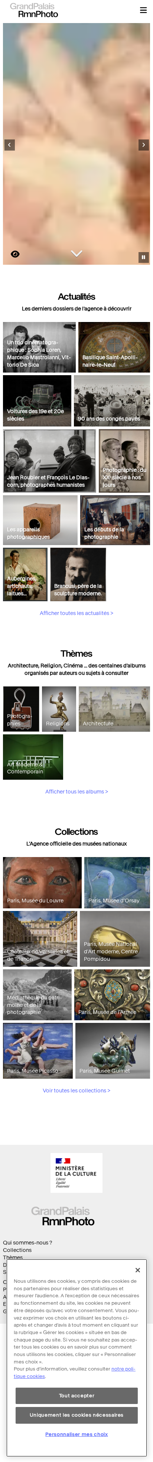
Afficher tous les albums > (76, 792)
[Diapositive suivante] (144, 145)
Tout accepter (77, 1395)
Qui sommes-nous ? (27, 1243)
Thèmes (13, 1257)
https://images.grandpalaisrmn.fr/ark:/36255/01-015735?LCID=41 (10, 254)
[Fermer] (138, 1270)
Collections (17, 1250)
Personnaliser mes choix (76, 1434)
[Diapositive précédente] (9, 145)
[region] (76, 1358)
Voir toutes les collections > (76, 1091)
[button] (143, 10)
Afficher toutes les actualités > (76, 613)
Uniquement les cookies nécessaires (77, 1415)
